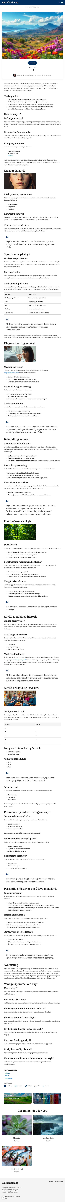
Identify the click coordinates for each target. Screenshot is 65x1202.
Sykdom (10, 156)
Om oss (51, 1181)
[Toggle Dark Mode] (3, 1197)
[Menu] (62, 3)
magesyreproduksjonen (11, 373)
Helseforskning (10, 2)
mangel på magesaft (20, 660)
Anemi (7, 1075)
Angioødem (8, 1078)
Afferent (7, 1073)
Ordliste (33, 7)
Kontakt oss (59, 1181)
